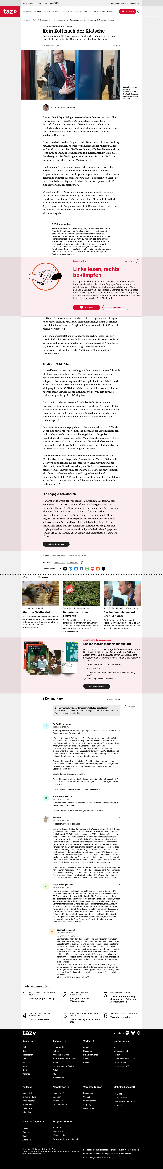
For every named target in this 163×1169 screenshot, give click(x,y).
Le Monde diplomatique (124, 1101)
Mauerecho (27, 1104)
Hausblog (87, 1051)
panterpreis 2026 (121, 1066)
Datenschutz (99, 1153)
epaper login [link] (134, 3)
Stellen (86, 1058)
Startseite (26, 20)
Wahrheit (26, 1074)
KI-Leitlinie (134, 1150)
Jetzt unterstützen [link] (56, 544)
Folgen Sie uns (118, 1033)
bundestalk (27, 1093)
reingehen (26, 1112)
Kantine (25, 1132)
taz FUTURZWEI (121, 1097)
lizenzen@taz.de (39, 1153)
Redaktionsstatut (101, 1150)
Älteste (117, 699)
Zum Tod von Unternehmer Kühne (65, 1060)
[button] (139, 11)
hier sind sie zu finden (70, 713)
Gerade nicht (130, 261)
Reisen (25, 1128)
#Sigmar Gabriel (74, 555)
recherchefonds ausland (124, 1058)
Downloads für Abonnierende (66, 1139)
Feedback (57, 1127)
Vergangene (88, 1104)
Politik (35, 20)
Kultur (25, 1058)
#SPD (84, 555)
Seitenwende (127, 1153)
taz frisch (57, 1097)
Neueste (110, 699)
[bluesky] (133, 1034)
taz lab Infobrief (60, 1104)
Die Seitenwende (90, 1055)
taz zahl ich (119, 1055)
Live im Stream (90, 1101)
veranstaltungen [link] (35, 3)
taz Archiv (118, 1105)
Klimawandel (58, 1047)
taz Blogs (118, 1094)
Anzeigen (26, 1140)
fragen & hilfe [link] (54, 3)
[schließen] (138, 261)
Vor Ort (86, 1097)
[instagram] (139, 1034)
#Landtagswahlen (59, 555)
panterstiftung (120, 1062)
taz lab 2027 (88, 1108)
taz (29, 1033)
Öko (24, 1051)
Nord (24, 1070)
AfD (54, 1074)
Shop (24, 1136)
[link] (28, 11)
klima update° (28, 1101)
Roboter (56, 1051)
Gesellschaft (27, 1055)
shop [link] (45, 3)
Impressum (110, 1153)
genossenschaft (121, 1051)
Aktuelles (87, 1047)
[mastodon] (127, 1034)
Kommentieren (59, 563)
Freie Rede (27, 1108)
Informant (87, 1153)
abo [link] (112, 3)
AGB (118, 1153)
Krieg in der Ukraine (61, 1055)
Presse (86, 1062)
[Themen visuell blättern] (115, 11)
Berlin (25, 1066)
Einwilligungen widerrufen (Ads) (97, 1157)
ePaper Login (59, 1135)
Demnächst (88, 1093)
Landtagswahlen (60, 20)
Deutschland (45, 20)
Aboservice (58, 1131)
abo (115, 1047)
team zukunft (58, 1093)
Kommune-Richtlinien (119, 1150)
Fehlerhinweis (72, 563)
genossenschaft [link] (121, 3)
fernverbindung (29, 1097)
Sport (24, 1062)
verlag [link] (24, 3)
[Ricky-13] (46, 819)
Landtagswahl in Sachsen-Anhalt (64, 1068)
